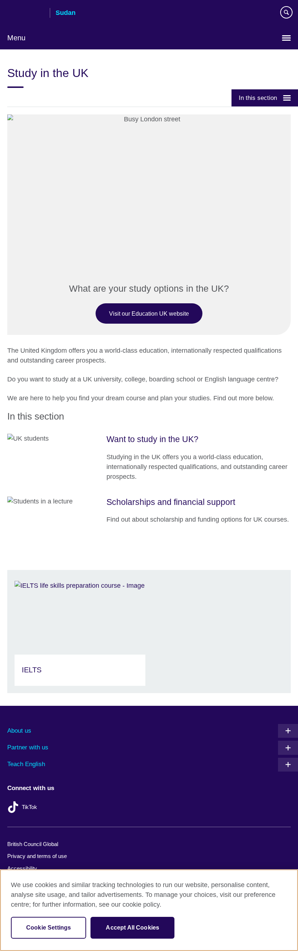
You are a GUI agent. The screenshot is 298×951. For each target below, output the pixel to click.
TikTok (29, 807)
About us (19, 730)
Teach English (26, 764)
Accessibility (22, 868)
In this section (258, 97)
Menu (16, 38)
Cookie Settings (48, 927)
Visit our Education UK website (149, 313)
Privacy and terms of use (37, 856)
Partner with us (27, 747)
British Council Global (32, 844)
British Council (25, 13)
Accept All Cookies (132, 927)
